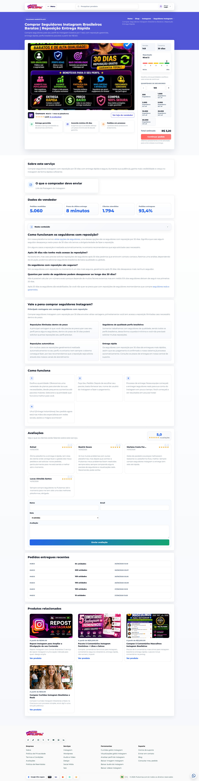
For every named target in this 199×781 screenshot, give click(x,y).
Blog (140, 757)
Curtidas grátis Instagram (112, 750)
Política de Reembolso (35, 764)
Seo (65, 768)
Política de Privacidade (36, 753)
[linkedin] (63, 740)
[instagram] (38, 740)
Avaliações (30, 761)
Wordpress (68, 753)
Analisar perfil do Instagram (113, 757)
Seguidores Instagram (163, 19)
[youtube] (53, 740)
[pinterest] (48, 740)
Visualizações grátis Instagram (114, 753)
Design (66, 761)
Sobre (28, 750)
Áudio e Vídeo (69, 757)
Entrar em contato (146, 753)
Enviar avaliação (99, 542)
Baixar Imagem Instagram (112, 761)
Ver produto (35, 658)
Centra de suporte (146, 750)
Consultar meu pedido (148, 761)
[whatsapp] (58, 740)
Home (130, 19)
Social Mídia (68, 764)
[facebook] (28, 740)
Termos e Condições (34, 757)
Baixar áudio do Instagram (112, 764)
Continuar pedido (156, 137)
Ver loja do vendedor (123, 115)
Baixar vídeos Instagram (111, 768)
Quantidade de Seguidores (153, 83)
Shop (137, 19)
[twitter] (43, 740)
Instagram (146, 19)
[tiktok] (33, 740)
